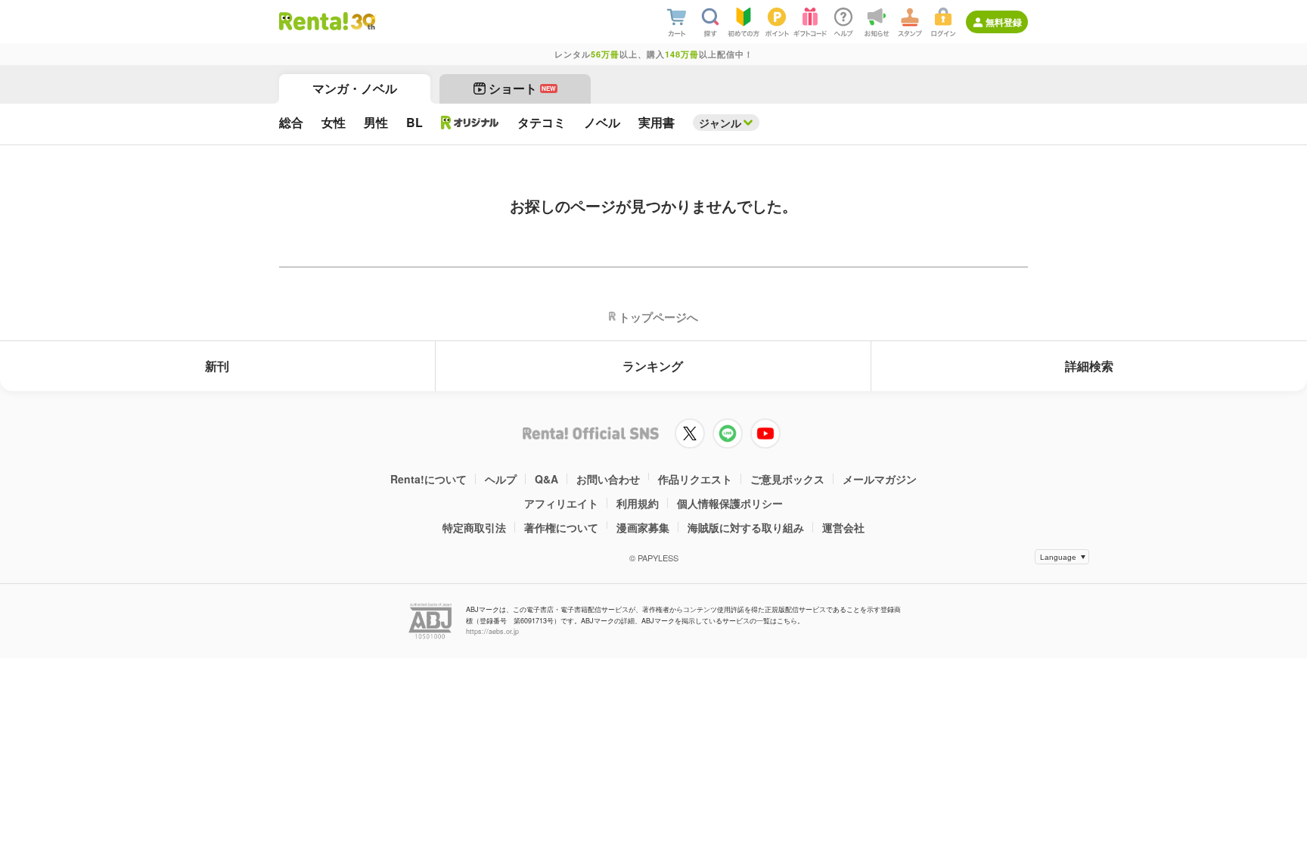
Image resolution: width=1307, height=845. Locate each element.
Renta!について (428, 478)
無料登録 (1004, 22)
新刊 (217, 365)
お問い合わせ (608, 478)
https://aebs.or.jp (492, 631)
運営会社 (843, 527)
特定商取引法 (474, 527)
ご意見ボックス (787, 478)
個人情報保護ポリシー (730, 503)
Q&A (546, 478)
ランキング (652, 365)
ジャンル (720, 122)
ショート (522, 88)
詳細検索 (1089, 365)
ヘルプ (501, 478)
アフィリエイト (561, 503)
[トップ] (313, 21)
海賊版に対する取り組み (746, 527)
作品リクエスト (695, 478)
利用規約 (637, 503)
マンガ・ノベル (354, 88)
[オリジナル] (470, 122)
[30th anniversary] (362, 22)
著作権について (561, 527)
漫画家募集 (642, 527)
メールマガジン (880, 478)
